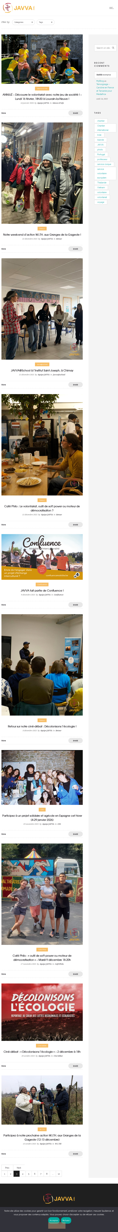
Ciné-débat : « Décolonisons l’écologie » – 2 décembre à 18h (42, 1052)
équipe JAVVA (43, 103)
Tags (41, 22)
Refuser (66, 1220)
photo (100, 149)
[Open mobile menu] (112, 8)
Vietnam (101, 187)
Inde (99, 135)
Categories (18, 22)
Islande (100, 140)
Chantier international (103, 128)
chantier (101, 121)
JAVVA (100, 145)
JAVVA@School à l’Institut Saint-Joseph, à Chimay (42, 370)
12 (59, 1174)
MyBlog (100, 81)
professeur (102, 159)
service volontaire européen (101, 173)
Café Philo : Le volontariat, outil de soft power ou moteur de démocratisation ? (42, 508)
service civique (104, 164)
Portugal (101, 154)
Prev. (7, 1168)
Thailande (101, 182)
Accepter (54, 1220)
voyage (100, 202)
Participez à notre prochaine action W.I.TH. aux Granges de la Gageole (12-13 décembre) (42, 1137)
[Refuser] (56, 1225)
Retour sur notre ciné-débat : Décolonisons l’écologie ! (42, 726)
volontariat (102, 197)
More (3, 113)
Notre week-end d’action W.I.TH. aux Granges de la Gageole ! (42, 234)
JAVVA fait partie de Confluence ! (42, 590)
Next (19, 1168)
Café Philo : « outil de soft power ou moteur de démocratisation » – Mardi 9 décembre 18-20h (42, 958)
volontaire (101, 192)
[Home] (19, 12)
